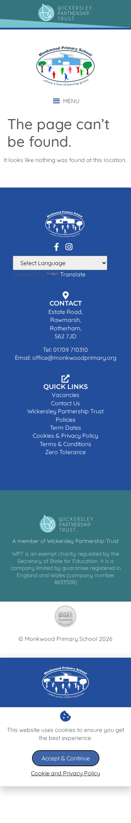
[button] (71, 101)
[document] (65, 722)
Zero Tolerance (65, 452)
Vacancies (65, 394)
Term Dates (65, 427)
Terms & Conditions (65, 444)
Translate (73, 274)
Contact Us (65, 403)
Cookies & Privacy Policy (65, 435)
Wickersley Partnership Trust (65, 411)
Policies (66, 419)
